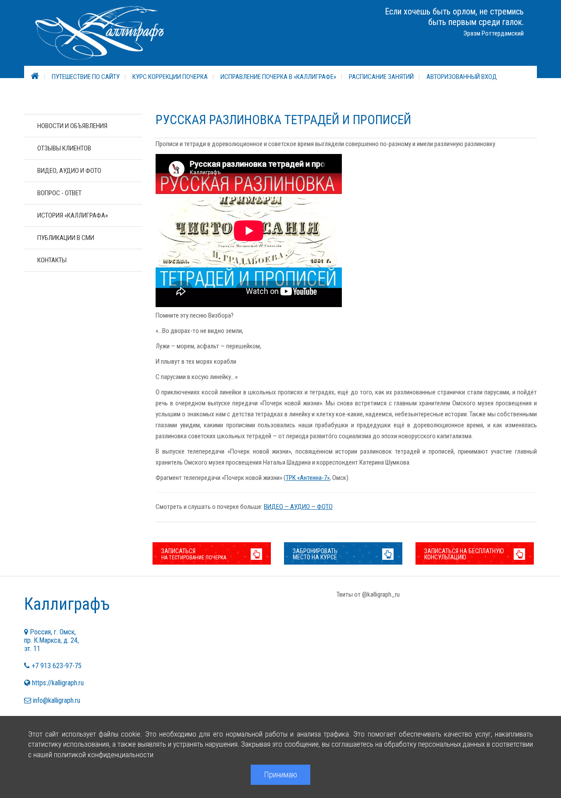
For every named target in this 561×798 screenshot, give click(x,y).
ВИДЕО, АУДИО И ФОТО (69, 171)
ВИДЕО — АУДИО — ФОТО (298, 507)
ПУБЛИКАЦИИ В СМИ (65, 238)
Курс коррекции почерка (170, 77)
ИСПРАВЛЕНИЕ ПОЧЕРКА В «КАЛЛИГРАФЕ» (278, 77)
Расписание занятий (381, 77)
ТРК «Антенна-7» (308, 478)
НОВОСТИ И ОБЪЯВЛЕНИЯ (72, 126)
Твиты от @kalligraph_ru (368, 594)
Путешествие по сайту (86, 77)
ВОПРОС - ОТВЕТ (59, 193)
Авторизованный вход (461, 77)
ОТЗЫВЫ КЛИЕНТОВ (64, 148)
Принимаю (280, 774)
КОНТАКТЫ (52, 260)
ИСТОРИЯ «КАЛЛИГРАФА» (72, 215)
